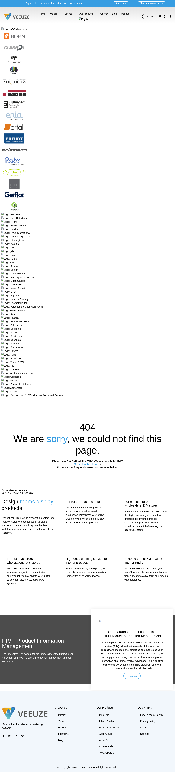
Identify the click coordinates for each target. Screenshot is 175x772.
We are (53, 13)
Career (104, 13)
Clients (68, 13)
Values (61, 721)
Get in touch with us (86, 464)
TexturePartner (107, 752)
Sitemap (144, 733)
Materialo (104, 715)
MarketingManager (109, 727)
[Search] (160, 16)
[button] (171, 16)
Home (42, 13)
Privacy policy (147, 721)
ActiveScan (105, 740)
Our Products (86, 13)
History (62, 727)
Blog (114, 13)
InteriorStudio (106, 721)
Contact (125, 13)
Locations (63, 733)
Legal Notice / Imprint (151, 715)
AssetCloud (105, 733)
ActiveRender (106, 746)
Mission (62, 715)
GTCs (143, 727)
